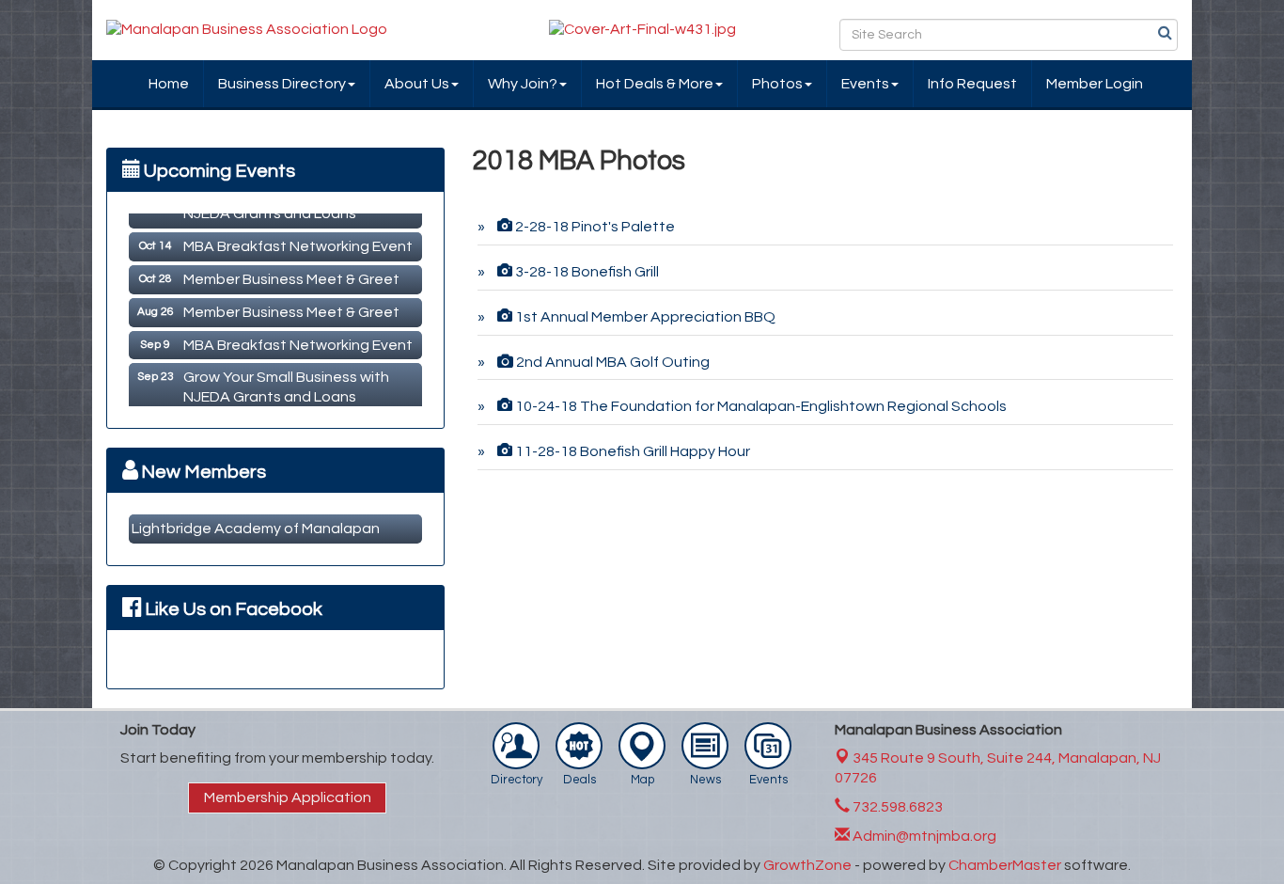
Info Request (972, 83)
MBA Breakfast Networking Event (298, 241)
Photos (777, 83)
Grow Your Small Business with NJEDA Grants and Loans (286, 382)
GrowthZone (807, 865)
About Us (416, 83)
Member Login (1094, 83)
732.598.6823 (896, 806)
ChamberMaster (1004, 865)
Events (865, 83)
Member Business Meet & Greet (291, 274)
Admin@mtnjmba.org (923, 836)
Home (169, 83)
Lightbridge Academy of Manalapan (256, 528)
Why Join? (522, 83)
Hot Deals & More (654, 83)
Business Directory (282, 83)
